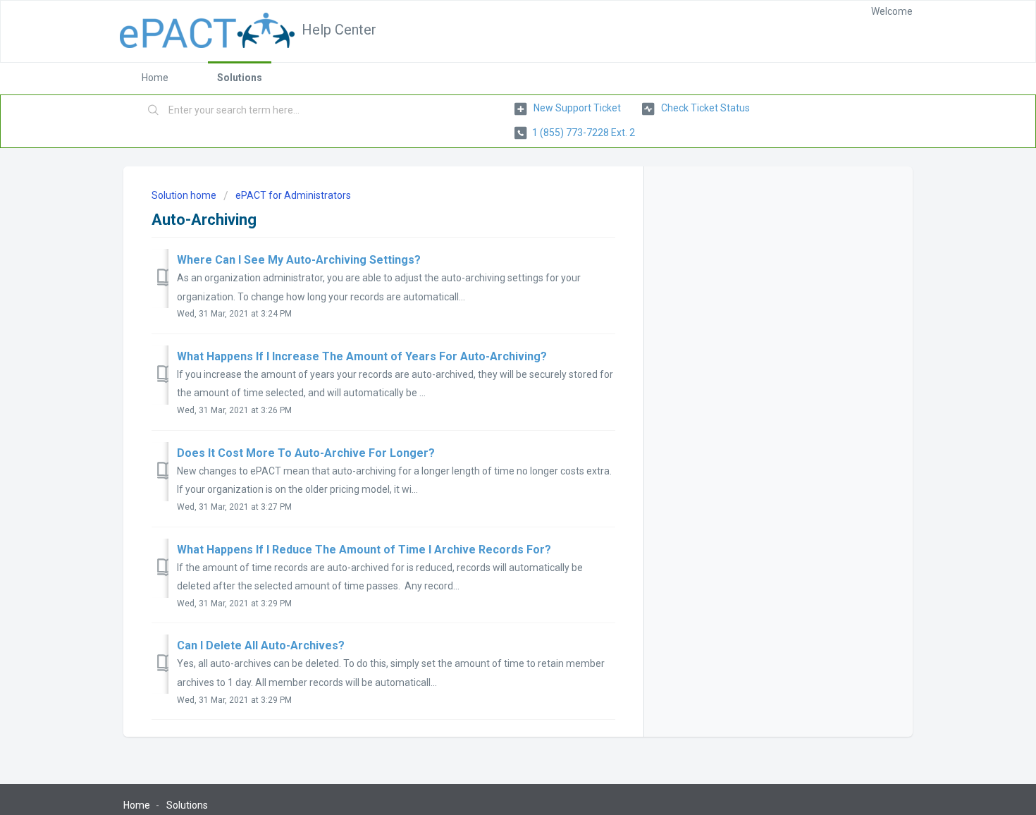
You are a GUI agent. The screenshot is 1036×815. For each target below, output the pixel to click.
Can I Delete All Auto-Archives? (261, 645)
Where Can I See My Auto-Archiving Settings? (299, 259)
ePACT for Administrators (293, 195)
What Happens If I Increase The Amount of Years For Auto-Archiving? (362, 356)
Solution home (185, 195)
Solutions (239, 77)
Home (155, 77)
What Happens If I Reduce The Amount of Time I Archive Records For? (364, 549)
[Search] (153, 111)
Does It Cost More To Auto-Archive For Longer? (306, 453)
